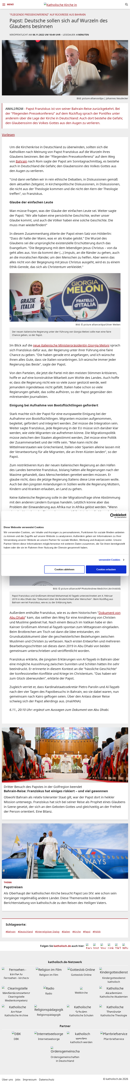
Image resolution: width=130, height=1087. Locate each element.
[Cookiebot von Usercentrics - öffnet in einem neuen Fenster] (112, 515)
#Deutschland (25, 931)
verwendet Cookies (109, 559)
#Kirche (76, 931)
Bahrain (21, 161)
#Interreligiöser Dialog (47, 931)
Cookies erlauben (106, 569)
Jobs (17, 1079)
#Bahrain (11, 931)
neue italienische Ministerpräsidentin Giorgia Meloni (71, 345)
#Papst (86, 931)
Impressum (30, 1079)
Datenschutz (46, 1079)
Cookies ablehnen (64, 569)
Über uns (7, 1079)
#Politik (97, 931)
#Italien (66, 931)
